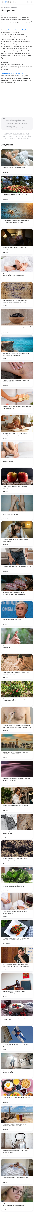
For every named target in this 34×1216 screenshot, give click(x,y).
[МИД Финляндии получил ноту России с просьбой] (17, 1038)
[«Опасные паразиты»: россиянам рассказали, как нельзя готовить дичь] (17, 587)
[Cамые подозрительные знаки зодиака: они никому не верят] (17, 1065)
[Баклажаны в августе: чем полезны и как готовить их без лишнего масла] (17, 932)
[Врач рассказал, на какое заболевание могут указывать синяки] (17, 507)
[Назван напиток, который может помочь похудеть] (17, 799)
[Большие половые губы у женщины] (17, 161)
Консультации (5, 7)
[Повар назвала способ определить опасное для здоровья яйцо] (17, 401)
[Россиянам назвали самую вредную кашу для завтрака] (17, 1012)
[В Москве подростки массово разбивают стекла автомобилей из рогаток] (17, 215)
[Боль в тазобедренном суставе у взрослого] (17, 560)
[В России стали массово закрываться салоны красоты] (17, 905)
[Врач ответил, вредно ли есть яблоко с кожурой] (17, 480)
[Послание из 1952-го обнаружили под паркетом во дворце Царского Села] (17, 294)
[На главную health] (11, 2)
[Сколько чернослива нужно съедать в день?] (17, 321)
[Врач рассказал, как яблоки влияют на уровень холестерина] (17, 188)
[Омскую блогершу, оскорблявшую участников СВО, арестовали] (17, 985)
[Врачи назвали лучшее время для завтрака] (17, 1091)
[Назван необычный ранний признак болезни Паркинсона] (17, 640)
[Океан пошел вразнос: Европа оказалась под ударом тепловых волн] (17, 347)
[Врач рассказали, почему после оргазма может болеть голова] (17, 666)
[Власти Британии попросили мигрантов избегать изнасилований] (17, 746)
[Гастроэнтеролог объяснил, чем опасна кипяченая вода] (17, 1145)
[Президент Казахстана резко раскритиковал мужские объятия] (17, 613)
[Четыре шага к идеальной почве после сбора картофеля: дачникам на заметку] (17, 852)
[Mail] (6, 2)
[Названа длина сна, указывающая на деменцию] (17, 241)
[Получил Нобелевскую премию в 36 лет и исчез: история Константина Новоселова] (17, 959)
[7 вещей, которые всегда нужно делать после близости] (17, 533)
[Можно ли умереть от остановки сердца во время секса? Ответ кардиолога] (17, 268)
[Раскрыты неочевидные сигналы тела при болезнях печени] (17, 454)
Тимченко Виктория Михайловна (19, 30)
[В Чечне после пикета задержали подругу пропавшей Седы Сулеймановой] (17, 1198)
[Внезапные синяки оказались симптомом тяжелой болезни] (17, 374)
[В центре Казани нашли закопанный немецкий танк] (17, 826)
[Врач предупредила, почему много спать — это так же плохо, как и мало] (17, 1171)
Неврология (14, 7)
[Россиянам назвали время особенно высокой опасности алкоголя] (17, 1118)
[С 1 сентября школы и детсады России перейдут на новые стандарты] (17, 427)
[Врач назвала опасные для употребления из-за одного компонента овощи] (17, 879)
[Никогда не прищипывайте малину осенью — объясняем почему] (17, 693)
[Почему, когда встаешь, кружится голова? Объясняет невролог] (17, 773)
